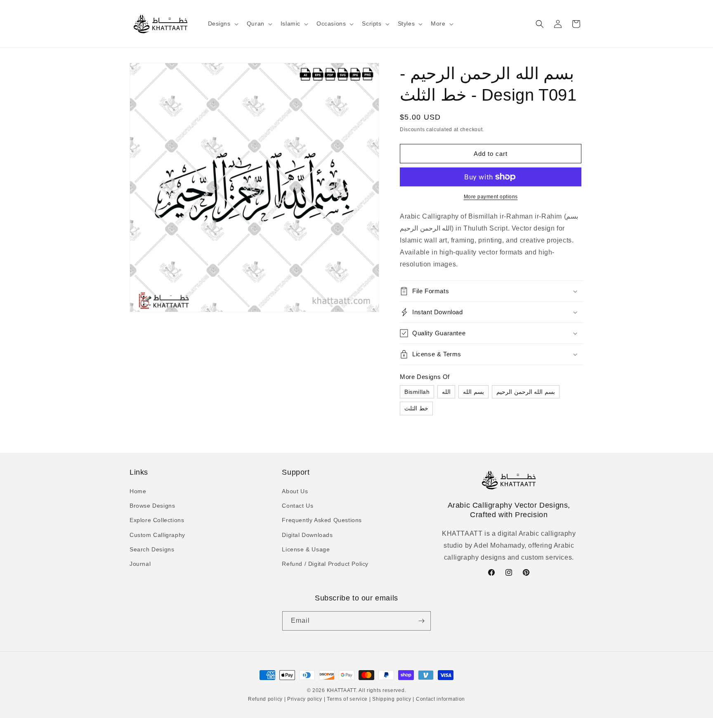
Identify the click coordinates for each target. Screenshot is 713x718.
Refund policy (266, 699)
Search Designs (152, 549)
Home (138, 491)
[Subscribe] (421, 621)
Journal (140, 563)
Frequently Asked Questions (322, 520)
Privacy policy (304, 699)
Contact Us (297, 505)
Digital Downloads (307, 535)
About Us (295, 491)
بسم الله (473, 391)
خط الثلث (416, 408)
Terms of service (347, 699)
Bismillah (417, 391)
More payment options (491, 197)
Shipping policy (392, 699)
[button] (222, 23)
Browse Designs (152, 505)
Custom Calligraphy (157, 535)
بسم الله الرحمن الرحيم (525, 391)
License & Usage (306, 549)
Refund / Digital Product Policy (325, 563)
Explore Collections (157, 520)
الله (446, 391)
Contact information (439, 699)
